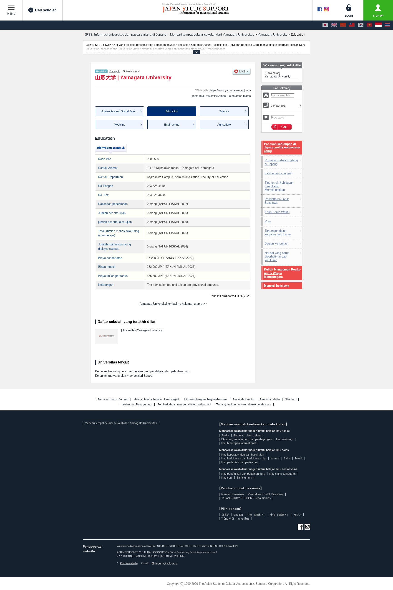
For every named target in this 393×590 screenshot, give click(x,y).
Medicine (119, 124)
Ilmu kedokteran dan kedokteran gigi (243, 458)
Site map (290, 399)
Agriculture (224, 124)
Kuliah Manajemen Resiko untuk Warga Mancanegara (282, 273)
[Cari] (281, 127)
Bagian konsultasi (276, 243)
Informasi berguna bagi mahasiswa (205, 399)
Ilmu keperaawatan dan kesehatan (242, 454)
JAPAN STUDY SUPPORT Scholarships (246, 498)
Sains (287, 458)
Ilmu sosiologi (284, 439)
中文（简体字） (256, 514)
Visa (268, 221)
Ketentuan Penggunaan (137, 404)
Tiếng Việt (227, 518)
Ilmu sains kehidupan (282, 473)
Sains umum (244, 477)
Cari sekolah (46, 10)
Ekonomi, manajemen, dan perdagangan (246, 439)
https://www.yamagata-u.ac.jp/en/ (230, 90)
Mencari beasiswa (276, 285)
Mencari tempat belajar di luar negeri (156, 399)
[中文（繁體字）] (351, 25)
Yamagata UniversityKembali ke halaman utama (221, 96)
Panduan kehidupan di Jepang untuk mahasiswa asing (282, 147)
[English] (334, 25)
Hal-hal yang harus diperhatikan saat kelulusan (277, 256)
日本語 (225, 514)
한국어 (297, 514)
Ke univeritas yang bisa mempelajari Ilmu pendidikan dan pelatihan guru (142, 371)
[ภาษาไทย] (387, 25)
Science (224, 111)
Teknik (299, 458)
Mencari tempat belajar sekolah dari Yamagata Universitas (121, 423)
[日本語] (325, 25)
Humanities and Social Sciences (121, 111)
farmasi (275, 458)
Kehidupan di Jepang (278, 173)
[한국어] (360, 25)
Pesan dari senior (243, 399)
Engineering (171, 124)
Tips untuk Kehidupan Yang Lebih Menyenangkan (279, 186)
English (238, 514)
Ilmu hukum (254, 435)
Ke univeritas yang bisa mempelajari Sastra (123, 375)
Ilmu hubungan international (238, 443)
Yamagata (114, 71)
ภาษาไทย (243, 518)
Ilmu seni (226, 477)
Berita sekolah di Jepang (113, 399)
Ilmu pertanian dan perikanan (239, 462)
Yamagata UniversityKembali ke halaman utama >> (173, 303)
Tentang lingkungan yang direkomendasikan (243, 404)
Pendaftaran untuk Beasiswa (277, 200)
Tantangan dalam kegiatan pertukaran (278, 232)
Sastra (225, 435)
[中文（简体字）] (343, 25)
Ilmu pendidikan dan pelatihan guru (243, 473)
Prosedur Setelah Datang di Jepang (281, 162)
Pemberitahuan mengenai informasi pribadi (184, 404)
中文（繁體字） (279, 514)
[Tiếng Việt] (369, 25)
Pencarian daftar (270, 399)
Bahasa (238, 435)
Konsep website (129, 563)
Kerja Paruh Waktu (277, 212)
